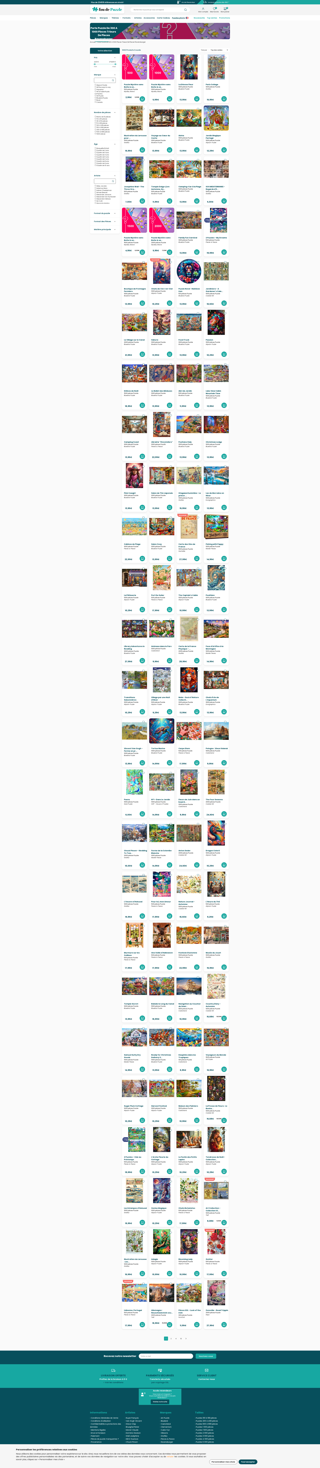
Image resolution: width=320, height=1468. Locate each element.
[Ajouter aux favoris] (143, 57)
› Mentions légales (98, 1430)
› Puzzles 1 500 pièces (204, 1430)
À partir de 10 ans (103, 165)
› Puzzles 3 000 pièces (204, 1436)
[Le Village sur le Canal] (134, 334)
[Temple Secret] (134, 998)
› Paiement (95, 1436)
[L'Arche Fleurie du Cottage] (161, 1151)
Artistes (138, 18)
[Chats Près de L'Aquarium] (216, 691)
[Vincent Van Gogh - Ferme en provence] (134, 743)
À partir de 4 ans (102, 155)
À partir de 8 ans (102, 161)
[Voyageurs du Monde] (216, 1049)
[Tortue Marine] (161, 743)
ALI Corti (99, 201)
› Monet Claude (131, 1430)
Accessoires (149, 18)
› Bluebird (164, 1421)
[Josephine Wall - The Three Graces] (134, 181)
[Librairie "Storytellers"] (161, 436)
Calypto (99, 102)
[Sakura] (161, 334)
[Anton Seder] (189, 845)
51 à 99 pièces (101, 123)
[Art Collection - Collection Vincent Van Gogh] (216, 1202)
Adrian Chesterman (104, 190)
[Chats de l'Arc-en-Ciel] (161, 283)
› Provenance (96, 1442)
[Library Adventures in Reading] (134, 640)
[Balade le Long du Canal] (161, 998)
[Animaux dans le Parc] (161, 640)
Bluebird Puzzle (102, 98)
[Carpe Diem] (189, 743)
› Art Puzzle (164, 1418)
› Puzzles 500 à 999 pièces (206, 1424)
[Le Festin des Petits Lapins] (189, 1151)
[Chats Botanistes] (189, 1202)
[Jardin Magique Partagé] (216, 130)
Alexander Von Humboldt (106, 197)
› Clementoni (165, 1427)
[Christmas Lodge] (216, 436)
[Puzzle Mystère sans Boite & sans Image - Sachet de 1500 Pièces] (134, 232)
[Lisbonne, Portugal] (134, 1304)
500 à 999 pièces (103, 132)
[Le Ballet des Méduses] (161, 385)
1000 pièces (100, 134)
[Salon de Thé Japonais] (161, 487)
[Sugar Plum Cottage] (134, 1100)
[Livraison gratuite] (205, 3)
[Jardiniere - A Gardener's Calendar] (216, 283)
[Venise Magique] (161, 1202)
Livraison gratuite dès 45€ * (218, 2)
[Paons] (134, 794)
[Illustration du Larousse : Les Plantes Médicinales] (134, 1253)
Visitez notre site (160, 1402)
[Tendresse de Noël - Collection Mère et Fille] (216, 1151)
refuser (170, 1456)
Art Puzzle (99, 96)
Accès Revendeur (188, 2)
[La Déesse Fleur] (189, 79)
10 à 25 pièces (101, 119)
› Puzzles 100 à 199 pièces (206, 1418)
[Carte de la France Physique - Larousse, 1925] (189, 640)
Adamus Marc (102, 188)
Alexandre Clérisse (103, 199)
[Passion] (216, 334)
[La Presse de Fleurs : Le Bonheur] (216, 1100)
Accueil (93, 42)
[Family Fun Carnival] (189, 232)
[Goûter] (216, 1253)
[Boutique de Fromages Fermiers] (134, 283)
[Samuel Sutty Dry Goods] (134, 1049)
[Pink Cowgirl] (134, 487)
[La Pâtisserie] (134, 589)
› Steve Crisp (130, 1424)
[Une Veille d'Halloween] (161, 947)
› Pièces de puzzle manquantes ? (104, 1439)
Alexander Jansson (103, 195)
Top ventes (212, 18)
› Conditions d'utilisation (100, 1421)
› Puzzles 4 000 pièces (204, 1439)
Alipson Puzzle (101, 85)
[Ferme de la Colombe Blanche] (161, 845)
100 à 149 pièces (102, 125)
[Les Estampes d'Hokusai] (134, 1202)
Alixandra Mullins (103, 203)
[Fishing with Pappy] (216, 538)
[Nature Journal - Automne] (189, 896)
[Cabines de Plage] (134, 538)
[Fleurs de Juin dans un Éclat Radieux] (189, 794)
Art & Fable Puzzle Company (102, 93)
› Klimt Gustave (131, 1439)
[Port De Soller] (161, 589)
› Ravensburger (166, 1442)
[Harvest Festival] (161, 1100)
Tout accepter (248, 1462)
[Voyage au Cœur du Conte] (161, 130)
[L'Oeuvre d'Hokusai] (134, 896)
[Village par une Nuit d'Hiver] (161, 691)
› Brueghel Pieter (132, 1427)
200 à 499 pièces (103, 130)
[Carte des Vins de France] (189, 538)
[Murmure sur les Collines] (134, 947)
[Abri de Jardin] (189, 385)
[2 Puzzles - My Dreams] (216, 232)
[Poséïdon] (216, 589)
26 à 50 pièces (102, 121)
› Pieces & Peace (167, 1439)
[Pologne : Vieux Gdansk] (216, 743)
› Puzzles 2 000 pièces (204, 1433)
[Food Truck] (189, 334)
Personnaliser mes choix (223, 1462)
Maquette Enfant (102, 148)
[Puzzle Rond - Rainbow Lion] (189, 283)
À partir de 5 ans (102, 157)
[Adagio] (161, 1253)
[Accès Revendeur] (178, 3)
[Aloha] (189, 130)
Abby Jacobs (101, 186)
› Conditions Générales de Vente (104, 1418)
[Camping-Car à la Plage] (189, 181)
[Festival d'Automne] (189, 947)
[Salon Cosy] (161, 538)
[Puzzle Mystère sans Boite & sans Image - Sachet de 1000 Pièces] (161, 79)
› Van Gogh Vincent (133, 1421)
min (95, 66)
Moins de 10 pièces (103, 117)
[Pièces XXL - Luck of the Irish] (189, 1304)
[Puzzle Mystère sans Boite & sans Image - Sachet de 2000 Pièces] (161, 232)
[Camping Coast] (134, 436)
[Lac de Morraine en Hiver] (216, 487)
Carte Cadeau (163, 18)
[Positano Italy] (189, 436)
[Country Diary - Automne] (216, 998)
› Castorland (165, 1424)
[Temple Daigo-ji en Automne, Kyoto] (161, 181)
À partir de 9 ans (102, 163)
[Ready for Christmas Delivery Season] (161, 1049)
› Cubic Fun (165, 1430)
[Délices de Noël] (134, 385)
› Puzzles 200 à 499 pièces (206, 1421)
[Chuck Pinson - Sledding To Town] (134, 845)
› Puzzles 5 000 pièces (204, 1442)
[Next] (186, 1339)
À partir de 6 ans (102, 159)
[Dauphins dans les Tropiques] (189, 1049)
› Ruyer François (132, 1418)
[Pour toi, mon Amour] (161, 896)
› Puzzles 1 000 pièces (204, 1427)
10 (181, 1339)
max (114, 66)
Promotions (224, 18)
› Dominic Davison (133, 1433)
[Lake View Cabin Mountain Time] (216, 385)
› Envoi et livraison (97, 1433)
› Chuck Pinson (131, 1442)
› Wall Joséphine (132, 1436)
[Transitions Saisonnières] (134, 691)
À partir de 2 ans (102, 150)
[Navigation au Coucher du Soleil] (189, 998)
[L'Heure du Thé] (216, 896)
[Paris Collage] (216, 79)
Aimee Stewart (101, 192)
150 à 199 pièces (102, 127)
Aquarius (100, 89)
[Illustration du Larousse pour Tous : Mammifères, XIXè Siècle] (134, 130)
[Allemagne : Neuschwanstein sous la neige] (161, 1304)
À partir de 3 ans (102, 152)
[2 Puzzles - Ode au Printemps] (134, 1151)
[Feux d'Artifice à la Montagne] (216, 640)
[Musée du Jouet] (216, 947)
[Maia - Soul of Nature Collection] (189, 691)
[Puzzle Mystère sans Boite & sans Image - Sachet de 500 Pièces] (134, 79)
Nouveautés (199, 18)
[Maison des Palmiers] (189, 1100)
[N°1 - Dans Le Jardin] (161, 794)
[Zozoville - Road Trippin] (216, 1304)
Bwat (98, 100)
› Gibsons (164, 1433)
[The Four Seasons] (216, 794)
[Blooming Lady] (189, 1253)
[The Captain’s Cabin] (189, 589)
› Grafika (163, 1436)
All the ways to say (103, 87)
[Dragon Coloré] (216, 845)
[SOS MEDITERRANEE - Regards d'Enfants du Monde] (216, 181)
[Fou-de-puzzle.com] (107, 11)
